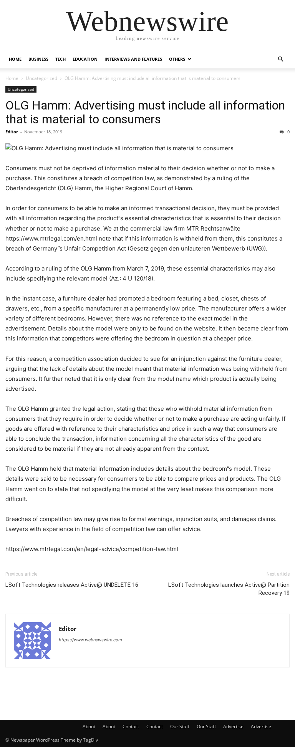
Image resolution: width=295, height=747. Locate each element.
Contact (131, 726)
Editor (11, 131)
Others (177, 59)
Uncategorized (41, 78)
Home (15, 59)
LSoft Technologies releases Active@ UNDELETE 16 (71, 584)
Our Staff (179, 726)
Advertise (233, 726)
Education (85, 59)
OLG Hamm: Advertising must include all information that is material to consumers (145, 112)
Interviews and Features (133, 59)
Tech (60, 59)
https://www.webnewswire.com (90, 639)
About (89, 726)
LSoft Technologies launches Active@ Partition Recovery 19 (229, 588)
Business (38, 59)
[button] (280, 59)
